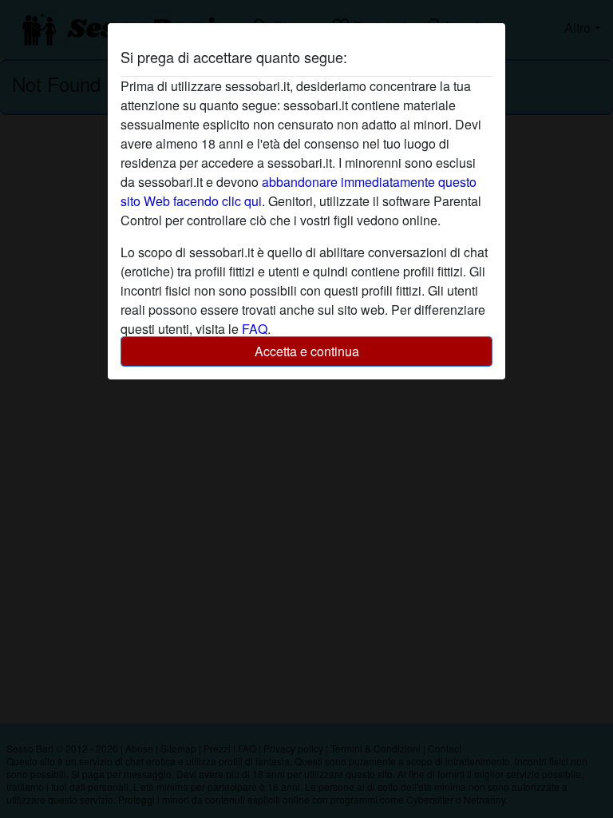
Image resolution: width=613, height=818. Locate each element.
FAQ (254, 329)
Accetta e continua (307, 351)
